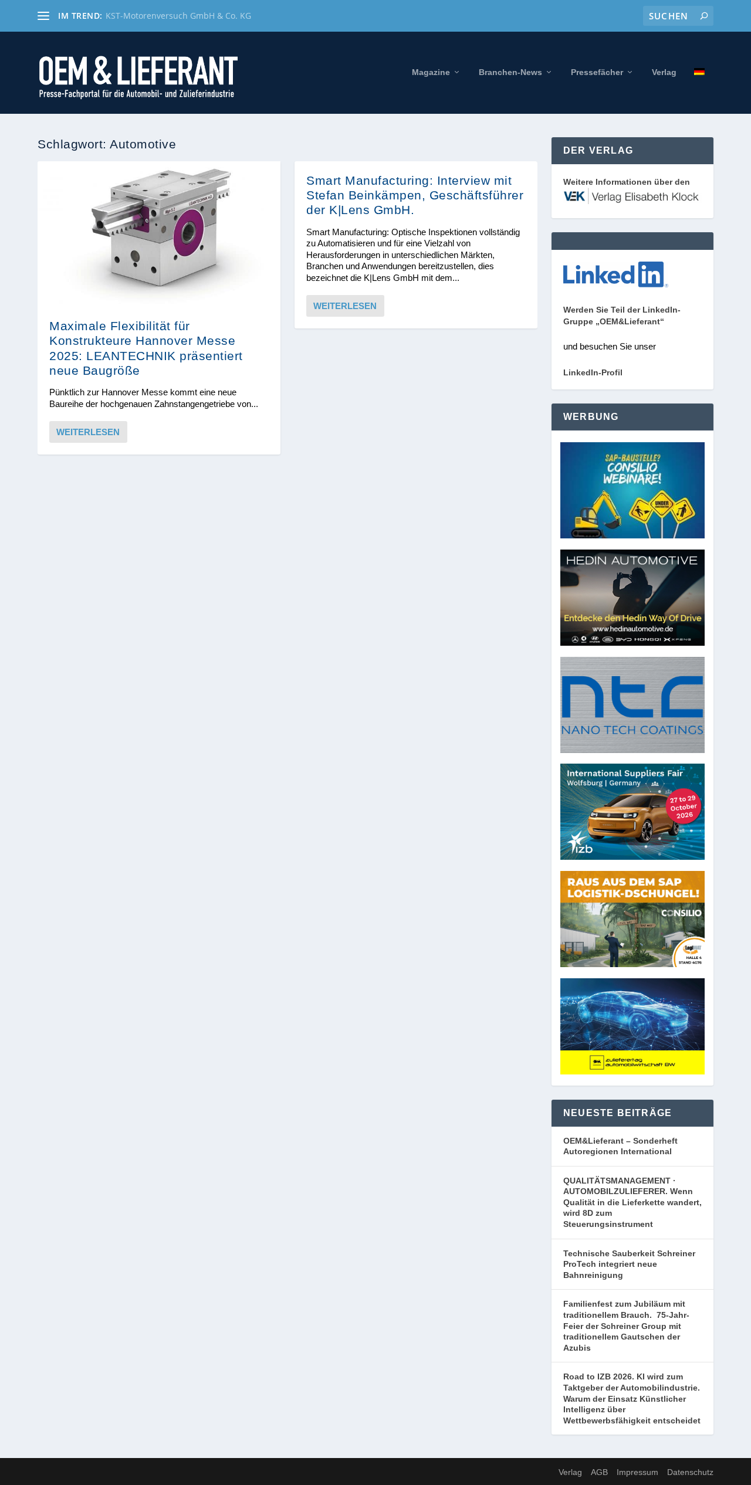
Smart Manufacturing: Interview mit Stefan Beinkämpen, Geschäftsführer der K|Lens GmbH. (414, 195)
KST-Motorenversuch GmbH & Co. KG (178, 15)
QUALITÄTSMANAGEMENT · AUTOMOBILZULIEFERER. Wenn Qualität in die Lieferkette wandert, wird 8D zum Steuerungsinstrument (632, 1202)
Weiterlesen (88, 432)
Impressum (637, 1472)
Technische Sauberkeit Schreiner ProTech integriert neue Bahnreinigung (629, 1264)
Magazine (431, 72)
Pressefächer (597, 72)
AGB (599, 1472)
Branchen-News (510, 72)
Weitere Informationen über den (626, 182)
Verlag (664, 72)
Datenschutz (690, 1472)
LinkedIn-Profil (593, 372)
